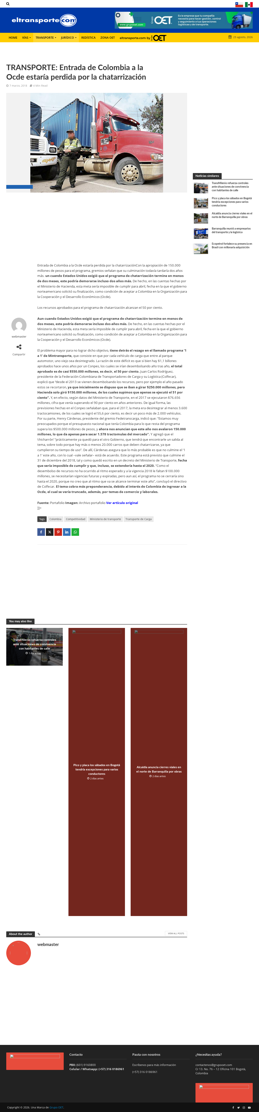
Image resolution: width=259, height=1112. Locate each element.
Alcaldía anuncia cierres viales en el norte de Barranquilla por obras (159, 769)
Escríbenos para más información (154, 1065)
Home (13, 37)
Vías (25, 37)
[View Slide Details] (184, 20)
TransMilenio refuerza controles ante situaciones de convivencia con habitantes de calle (34, 644)
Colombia (55, 519)
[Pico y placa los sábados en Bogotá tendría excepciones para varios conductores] (201, 203)
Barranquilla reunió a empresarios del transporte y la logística (231, 230)
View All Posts (176, 933)
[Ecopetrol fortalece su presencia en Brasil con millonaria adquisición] (201, 248)
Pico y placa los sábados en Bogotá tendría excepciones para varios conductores (96, 769)
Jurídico (67, 37)
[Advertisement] (19, 255)
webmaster (19, 336)
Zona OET (107, 37)
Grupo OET (56, 1107)
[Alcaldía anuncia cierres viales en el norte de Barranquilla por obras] (201, 218)
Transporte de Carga (139, 519)
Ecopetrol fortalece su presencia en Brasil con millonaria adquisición (232, 246)
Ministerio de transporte (105, 519)
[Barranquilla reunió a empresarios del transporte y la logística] (201, 233)
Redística (88, 37)
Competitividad (75, 519)
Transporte (45, 37)
